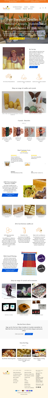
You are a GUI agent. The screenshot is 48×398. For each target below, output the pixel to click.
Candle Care (27, 377)
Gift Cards (30, 8)
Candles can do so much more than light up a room (24, 360)
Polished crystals (16, 375)
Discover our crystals (31, 38)
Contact (26, 380)
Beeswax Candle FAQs (29, 374)
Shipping (26, 382)
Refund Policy (27, 384)
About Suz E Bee (28, 372)
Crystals (26, 7)
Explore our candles (16, 38)
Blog (25, 379)
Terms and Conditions (29, 387)
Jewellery (32, 7)
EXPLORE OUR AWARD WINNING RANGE (10, 270)
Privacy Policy (27, 386)
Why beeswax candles (29, 375)
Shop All (25, 8)
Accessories (18, 8)
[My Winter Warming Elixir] (9, 353)
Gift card (15, 382)
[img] (24, 151)
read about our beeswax (10, 195)
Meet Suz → (34, 67)
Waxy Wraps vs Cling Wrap (39, 359)
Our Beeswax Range (17, 7)
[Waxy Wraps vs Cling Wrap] (39, 353)
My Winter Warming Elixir (9, 358)
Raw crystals (16, 377)
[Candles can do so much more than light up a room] (24, 353)
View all (24, 123)
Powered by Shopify (24, 394)
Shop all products (17, 372)
